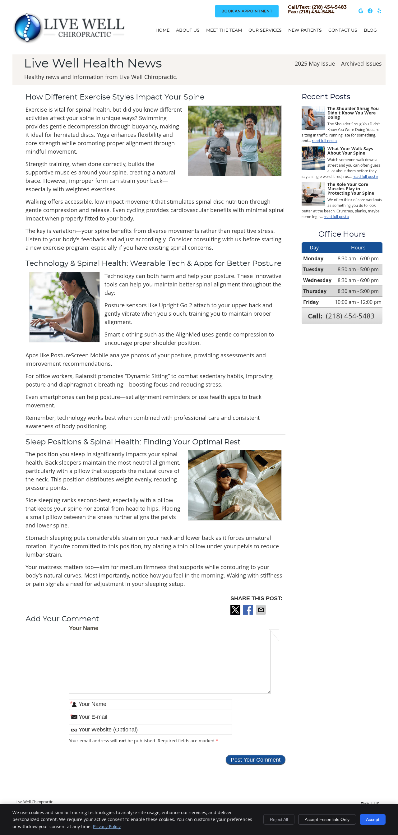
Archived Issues (361, 63)
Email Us (370, 804)
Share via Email (261, 610)
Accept (372, 819)
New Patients (305, 30)
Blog (370, 30)
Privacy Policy (107, 826)
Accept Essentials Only (327, 819)
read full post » (324, 140)
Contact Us (342, 30)
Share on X (236, 610)
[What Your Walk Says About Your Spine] (313, 158)
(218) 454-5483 (350, 315)
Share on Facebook (248, 610)
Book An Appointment (246, 11)
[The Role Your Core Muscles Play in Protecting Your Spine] (313, 194)
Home (162, 30)
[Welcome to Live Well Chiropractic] (68, 42)
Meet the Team (224, 30)
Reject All (279, 819)
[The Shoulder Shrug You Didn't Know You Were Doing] (313, 118)
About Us (188, 30)
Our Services (265, 30)
